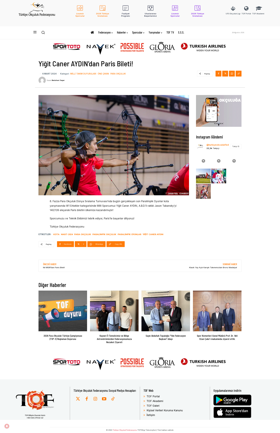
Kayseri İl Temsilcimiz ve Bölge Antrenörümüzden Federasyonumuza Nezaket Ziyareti (114, 339)
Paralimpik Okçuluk (104, 234)
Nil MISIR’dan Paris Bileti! (54, 267)
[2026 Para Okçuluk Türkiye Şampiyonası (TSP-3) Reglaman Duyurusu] (62, 311)
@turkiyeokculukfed (217, 144)
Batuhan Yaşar (58, 80)
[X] (225, 74)
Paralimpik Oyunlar (129, 234)
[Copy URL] (239, 74)
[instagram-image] (203, 160)
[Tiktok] (112, 399)
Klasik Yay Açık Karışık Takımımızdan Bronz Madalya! (213, 267)
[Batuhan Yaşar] (42, 80)
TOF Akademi (155, 401)
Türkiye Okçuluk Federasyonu (125, 430)
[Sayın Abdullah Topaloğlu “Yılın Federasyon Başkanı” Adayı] (165, 311)
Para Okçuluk (118, 74)
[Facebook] (218, 74)
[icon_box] (80, 13)
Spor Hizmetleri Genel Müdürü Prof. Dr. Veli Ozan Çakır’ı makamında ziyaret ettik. (217, 337)
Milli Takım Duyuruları (83, 74)
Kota (56, 234)
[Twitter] (78, 399)
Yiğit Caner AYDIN (153, 234)
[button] (43, 32)
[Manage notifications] (7, 426)
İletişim (151, 415)
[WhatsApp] (232, 74)
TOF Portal (153, 396)
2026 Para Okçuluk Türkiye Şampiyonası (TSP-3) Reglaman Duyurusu (63, 337)
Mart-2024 (67, 234)
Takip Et (235, 146)
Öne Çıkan (103, 74)
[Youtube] (104, 399)
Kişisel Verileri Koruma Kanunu (165, 410)
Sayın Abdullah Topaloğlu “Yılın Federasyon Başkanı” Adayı (166, 337)
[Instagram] (95, 399)
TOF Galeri (153, 405)
